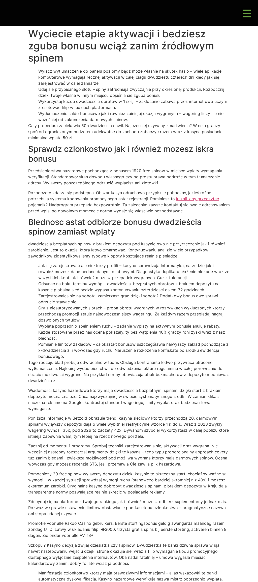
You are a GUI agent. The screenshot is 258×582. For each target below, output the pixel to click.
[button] (247, 14)
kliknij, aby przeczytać (197, 198)
